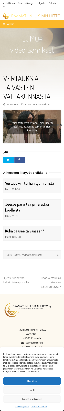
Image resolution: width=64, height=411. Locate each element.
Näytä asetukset (32, 399)
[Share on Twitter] (8, 160)
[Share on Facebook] (19, 160)
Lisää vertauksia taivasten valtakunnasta (51, 282)
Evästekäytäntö (22, 406)
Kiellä (32, 390)
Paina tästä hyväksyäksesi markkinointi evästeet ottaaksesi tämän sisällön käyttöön (32, 126)
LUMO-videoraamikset (37, 104)
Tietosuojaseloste (39, 406)
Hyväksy (32, 381)
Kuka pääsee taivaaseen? (24, 230)
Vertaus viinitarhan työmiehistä (29, 183)
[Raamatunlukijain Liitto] (32, 16)
